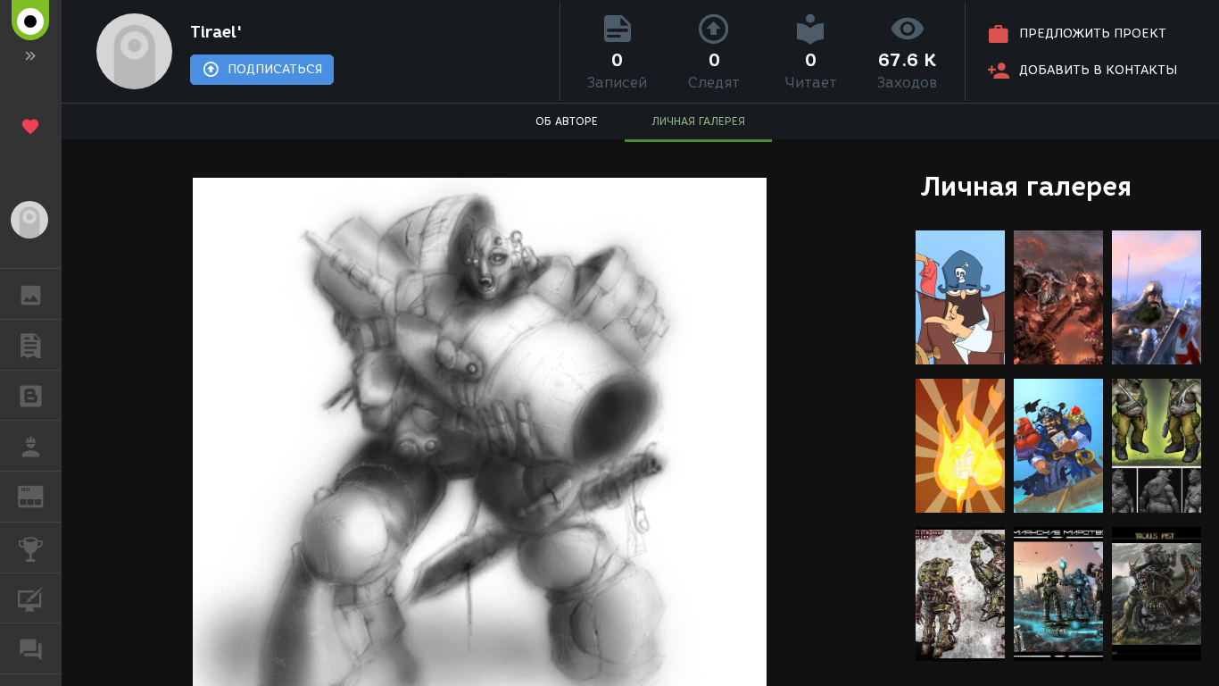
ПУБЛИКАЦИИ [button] (31, 345)
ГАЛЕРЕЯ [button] (31, 294)
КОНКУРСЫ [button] (31, 548)
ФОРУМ (31, 648)
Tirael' (216, 32)
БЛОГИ (31, 396)
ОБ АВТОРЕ (566, 121)
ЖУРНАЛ (41, 495)
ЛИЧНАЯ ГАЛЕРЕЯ (698, 121)
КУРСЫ (31, 598)
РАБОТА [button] (31, 446)
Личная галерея (1026, 186)
